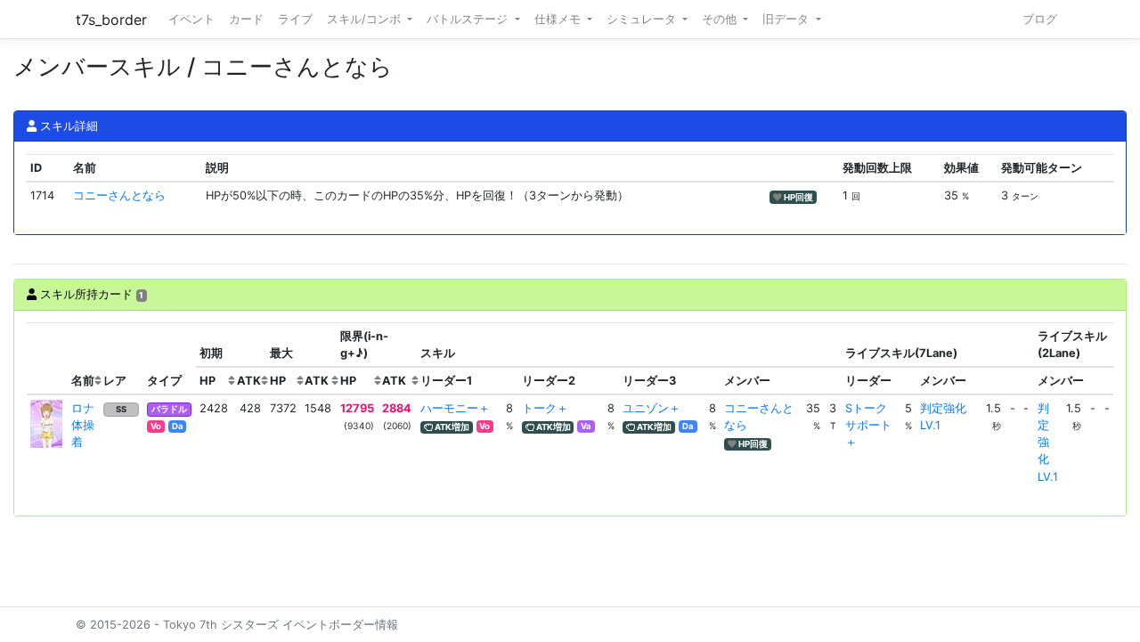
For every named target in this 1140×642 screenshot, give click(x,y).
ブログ (1039, 19)
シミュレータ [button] (643, 19)
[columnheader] (47, 358)
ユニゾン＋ (651, 408)
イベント (191, 19)
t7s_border (111, 19)
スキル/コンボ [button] (365, 19)
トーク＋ (545, 408)
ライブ (295, 19)
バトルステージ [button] (469, 19)
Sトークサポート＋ (868, 425)
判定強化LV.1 (1048, 443)
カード (246, 19)
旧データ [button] (787, 19)
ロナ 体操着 (88, 425)
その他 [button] (721, 19)
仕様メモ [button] (559, 19)
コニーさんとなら (119, 195)
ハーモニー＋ (455, 408)
